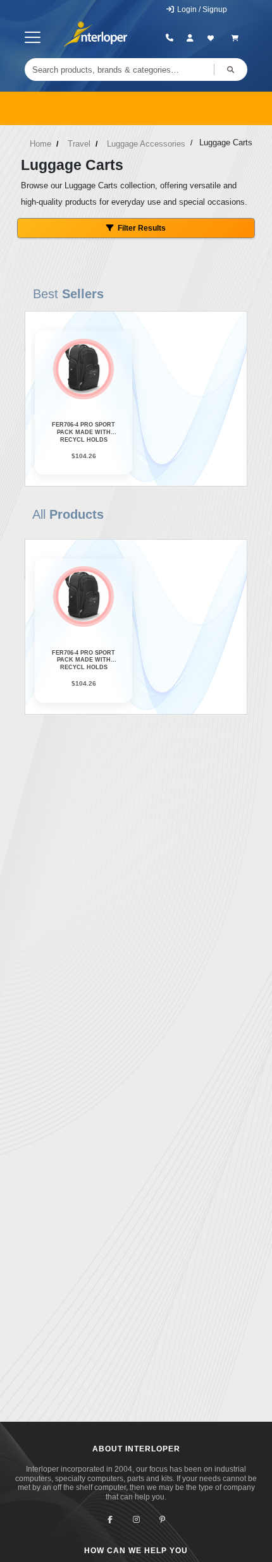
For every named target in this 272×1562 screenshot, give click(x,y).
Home (40, 143)
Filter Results (142, 228)
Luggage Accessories (146, 143)
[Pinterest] (162, 1520)
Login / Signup (201, 9)
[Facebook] (110, 1520)
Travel (79, 143)
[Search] (230, 69)
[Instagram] (136, 1520)
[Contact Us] (170, 37)
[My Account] (190, 37)
